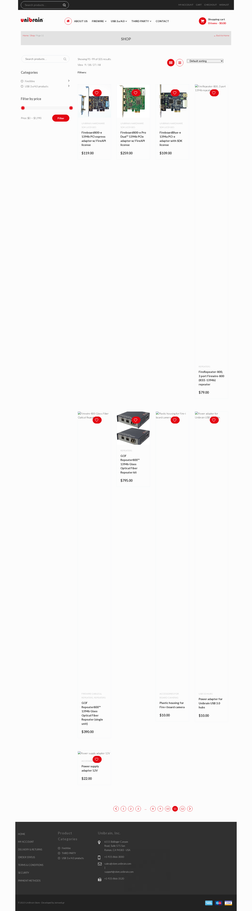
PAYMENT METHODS (29, 880)
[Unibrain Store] (32, 19)
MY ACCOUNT (185, 4)
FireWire (30, 81)
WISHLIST (224, 4)
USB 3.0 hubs (206, 693)
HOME (21, 834)
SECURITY (23, 872)
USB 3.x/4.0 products (36, 86)
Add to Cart (98, 752)
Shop (32, 35)
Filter (61, 118)
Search (66, 4)
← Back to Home (221, 35)
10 (167, 808)
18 (90, 64)
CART (199, 4)
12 (182, 808)
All (99, 64)
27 (94, 64)
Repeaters (204, 366)
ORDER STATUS (26, 857)
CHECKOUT (210, 4)
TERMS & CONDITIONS (30, 864)
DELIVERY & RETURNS (30, 849)
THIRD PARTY (69, 853)
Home (26, 35)
